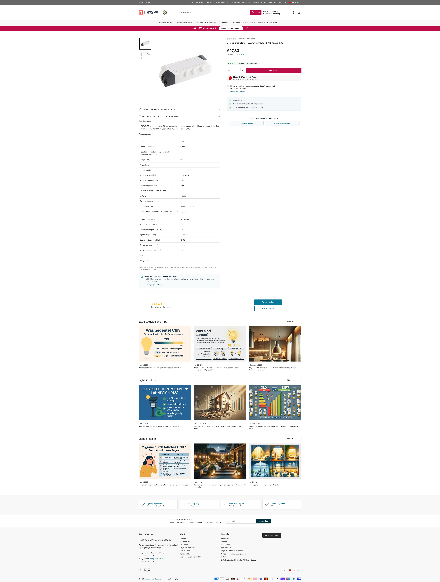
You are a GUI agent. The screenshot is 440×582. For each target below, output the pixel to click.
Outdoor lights (183, 23)
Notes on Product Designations (234, 554)
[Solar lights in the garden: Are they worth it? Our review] (165, 402)
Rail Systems (210, 23)
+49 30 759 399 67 (145, 2)
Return (224, 557)
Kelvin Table (246, 2)
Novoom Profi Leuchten (153, 579)
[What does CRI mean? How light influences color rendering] (165, 344)
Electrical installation (267, 23)
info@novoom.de (157, 559)
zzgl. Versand (239, 54)
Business (224, 23)
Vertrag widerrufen (271, 535)
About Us (225, 539)
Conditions (225, 545)
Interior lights (165, 23)
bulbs (235, 23)
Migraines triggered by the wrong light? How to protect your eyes (163, 485)
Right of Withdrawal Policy (232, 551)
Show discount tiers (231, 27)
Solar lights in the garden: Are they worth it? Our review (159, 426)
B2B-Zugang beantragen (154, 285)
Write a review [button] (268, 302)
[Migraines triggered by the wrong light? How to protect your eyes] (165, 461)
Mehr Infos (152, 269)
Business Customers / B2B (262, 2)
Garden (197, 23)
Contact (191, 2)
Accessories (247, 23)
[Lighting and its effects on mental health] (275, 461)
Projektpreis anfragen (282, 123)
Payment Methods (222, 2)
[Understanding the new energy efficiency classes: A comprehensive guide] (275, 402)
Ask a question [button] (268, 308)
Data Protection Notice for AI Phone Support (239, 560)
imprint (224, 542)
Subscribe (263, 521)
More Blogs (291, 321)
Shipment (210, 2)
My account (200, 2)
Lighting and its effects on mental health (264, 485)
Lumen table (235, 2)
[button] (232, 39)
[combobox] (219, 12)
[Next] (216, 71)
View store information (238, 91)
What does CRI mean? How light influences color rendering (161, 368)
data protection (227, 548)
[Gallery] (179, 72)
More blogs (291, 380)
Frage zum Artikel (246, 123)
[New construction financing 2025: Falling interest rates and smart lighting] (220, 402)
